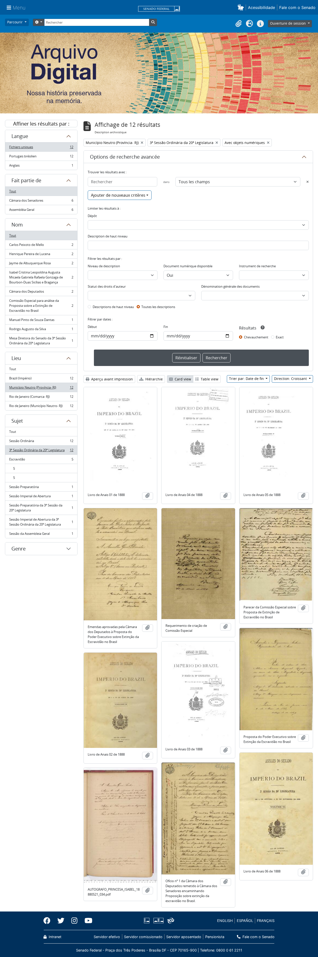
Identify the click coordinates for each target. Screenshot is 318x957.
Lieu (16, 358)
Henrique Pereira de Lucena (41, 255)
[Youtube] (86, 920)
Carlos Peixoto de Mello (41, 245)
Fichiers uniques (41, 148)
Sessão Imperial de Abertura (41, 497)
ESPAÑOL (245, 920)
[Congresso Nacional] (158, 920)
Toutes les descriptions (158, 307)
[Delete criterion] (307, 181)
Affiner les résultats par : (41, 123)
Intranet (54, 937)
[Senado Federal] (159, 9)
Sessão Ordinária (41, 442)
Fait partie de (26, 180)
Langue (19, 136)
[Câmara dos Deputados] (147, 920)
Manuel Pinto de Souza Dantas (41, 321)
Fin (165, 326)
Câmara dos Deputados (41, 292)
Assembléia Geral (41, 210)
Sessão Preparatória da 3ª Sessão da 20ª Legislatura (41, 507)
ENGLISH (225, 920)
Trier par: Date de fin (247, 378)
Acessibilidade (261, 7)
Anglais (41, 166)
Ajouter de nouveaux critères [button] (118, 195)
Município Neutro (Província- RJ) (41, 388)
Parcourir (15, 22)
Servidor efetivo (107, 937)
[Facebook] (48, 920)
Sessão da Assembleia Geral (41, 534)
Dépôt (92, 216)
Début (92, 326)
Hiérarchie (153, 379)
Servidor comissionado (143, 937)
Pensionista (214, 937)
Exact (280, 337)
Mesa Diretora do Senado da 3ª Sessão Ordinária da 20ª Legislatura (41, 340)
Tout (12, 191)
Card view (182, 379)
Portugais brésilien (41, 157)
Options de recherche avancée (125, 156)
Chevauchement (256, 337)
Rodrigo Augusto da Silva (41, 330)
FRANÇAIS (266, 920)
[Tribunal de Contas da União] (169, 920)
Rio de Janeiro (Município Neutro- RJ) (41, 407)
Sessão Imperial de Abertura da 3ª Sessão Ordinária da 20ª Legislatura (41, 522)
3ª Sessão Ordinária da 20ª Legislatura (41, 451)
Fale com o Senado (297, 7)
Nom (17, 224)
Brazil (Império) (41, 379)
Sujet (17, 420)
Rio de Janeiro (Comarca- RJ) (41, 397)
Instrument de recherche (257, 266)
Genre (18, 548)
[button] (242, 7)
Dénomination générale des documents (230, 286)
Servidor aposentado (183, 937)
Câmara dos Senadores (41, 201)
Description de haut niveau (107, 236)
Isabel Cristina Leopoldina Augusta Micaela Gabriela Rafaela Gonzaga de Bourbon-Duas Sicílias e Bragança (41, 277)
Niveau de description (104, 266)
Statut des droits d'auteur (107, 286)
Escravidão (41, 460)
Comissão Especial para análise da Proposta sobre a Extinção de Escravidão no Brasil (41, 305)
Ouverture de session (288, 23)
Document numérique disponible (187, 266)
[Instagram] (74, 920)
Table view (209, 379)
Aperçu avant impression (111, 379)
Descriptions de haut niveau (113, 307)
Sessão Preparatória (41, 488)
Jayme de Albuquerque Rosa (41, 264)
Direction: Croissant (291, 378)
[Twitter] (61, 920)
